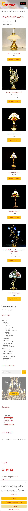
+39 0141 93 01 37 (8, 417)
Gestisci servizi (14, 494)
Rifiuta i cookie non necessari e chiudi (14, 502)
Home (4, 11)
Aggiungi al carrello (14, 59)
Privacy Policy (16, 509)
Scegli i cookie (14, 506)
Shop (8, 11)
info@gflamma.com (9, 424)
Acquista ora (14, 393)
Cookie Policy (11, 509)
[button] (26, 482)
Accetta (14, 498)
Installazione (13, 11)
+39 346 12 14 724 (8, 420)
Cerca (24, 372)
